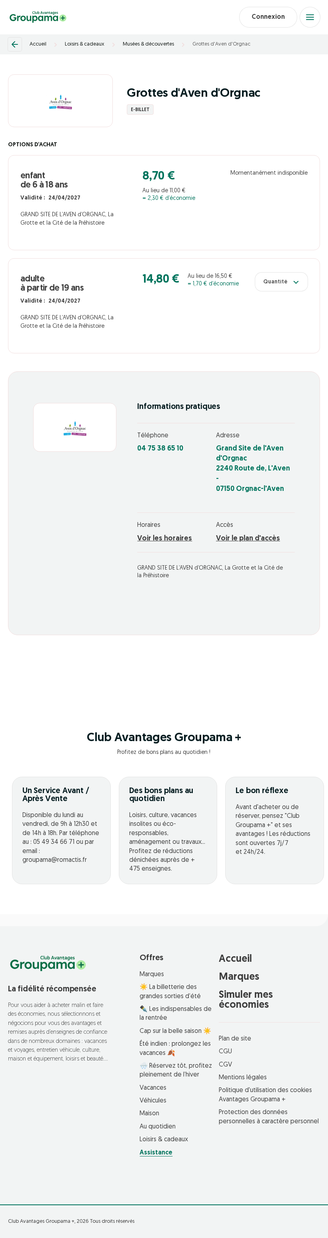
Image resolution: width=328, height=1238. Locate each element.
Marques (152, 974)
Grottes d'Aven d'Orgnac (221, 44)
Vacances (153, 1088)
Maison (149, 1113)
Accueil (38, 44)
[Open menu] (310, 17)
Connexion (268, 17)
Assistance (156, 1153)
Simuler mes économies (246, 1000)
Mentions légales (243, 1078)
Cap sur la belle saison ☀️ (175, 1031)
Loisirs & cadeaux (84, 44)
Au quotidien (158, 1127)
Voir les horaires (164, 538)
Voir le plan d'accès (248, 538)
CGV (225, 1065)
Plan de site (235, 1039)
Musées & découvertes (148, 44)
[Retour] (15, 44)
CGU (225, 1052)
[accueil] (38, 17)
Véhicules (153, 1101)
